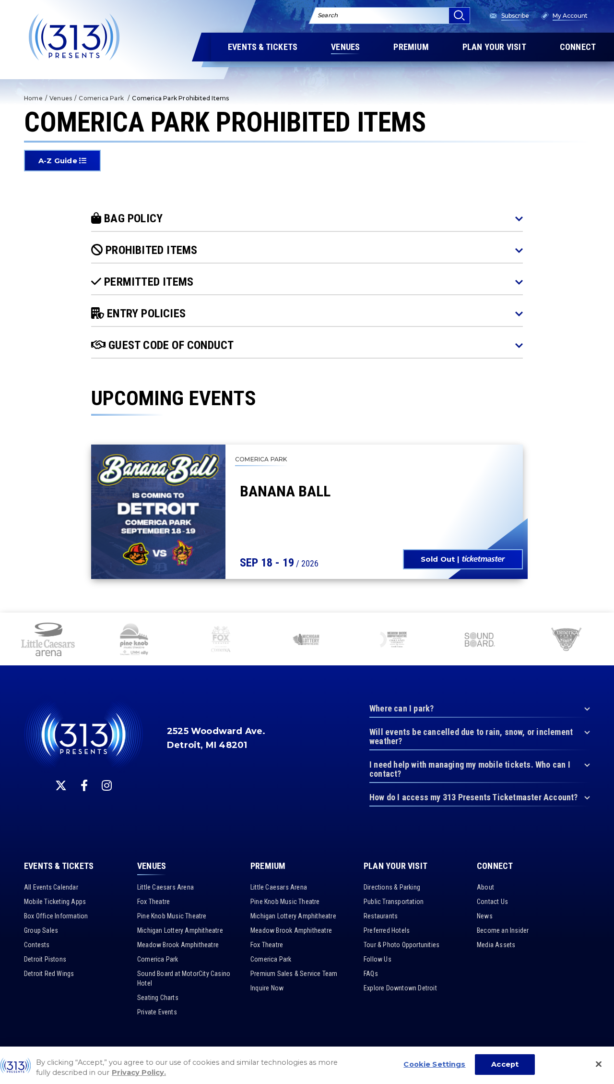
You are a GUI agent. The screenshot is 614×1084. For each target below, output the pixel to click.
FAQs (371, 973)
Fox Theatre (153, 901)
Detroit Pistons (45, 959)
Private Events (157, 1012)
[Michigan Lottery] (307, 640)
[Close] (598, 1064)
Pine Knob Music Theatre (172, 916)
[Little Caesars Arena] (48, 640)
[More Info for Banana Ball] (158, 512)
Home (33, 98)
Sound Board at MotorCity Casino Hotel (183, 978)
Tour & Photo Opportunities (401, 945)
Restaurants (381, 916)
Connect (495, 866)
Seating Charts (157, 997)
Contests (37, 945)
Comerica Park (102, 98)
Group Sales (41, 930)
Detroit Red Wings (49, 973)
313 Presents (74, 36)
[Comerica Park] (566, 641)
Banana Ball (285, 491)
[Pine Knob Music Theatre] (134, 640)
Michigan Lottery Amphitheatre (180, 930)
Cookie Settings (434, 1064)
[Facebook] (84, 785)
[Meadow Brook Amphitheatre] (393, 640)
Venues (60, 98)
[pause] (603, 625)
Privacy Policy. (139, 1073)
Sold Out (438, 559)
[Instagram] (107, 785)
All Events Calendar (51, 887)
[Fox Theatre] (221, 640)
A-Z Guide (58, 160)
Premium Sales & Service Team (294, 973)
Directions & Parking (392, 887)
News (485, 916)
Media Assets (496, 945)
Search (328, 15)
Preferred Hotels (387, 930)
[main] (307, 306)
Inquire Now (266, 988)
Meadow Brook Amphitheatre (178, 945)
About (485, 887)
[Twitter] (61, 785)
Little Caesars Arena (165, 887)
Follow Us (377, 959)
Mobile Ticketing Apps (55, 901)
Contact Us (492, 901)
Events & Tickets (59, 866)
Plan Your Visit (395, 866)
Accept (505, 1064)
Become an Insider (503, 930)
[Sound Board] (480, 641)
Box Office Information (56, 916)
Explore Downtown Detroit (400, 988)
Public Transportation (394, 901)
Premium (267, 866)
